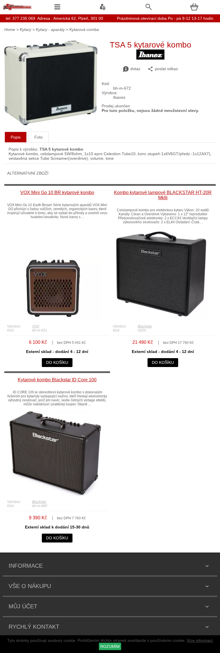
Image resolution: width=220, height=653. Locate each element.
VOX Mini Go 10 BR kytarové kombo (57, 192)
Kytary (25, 29)
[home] (17, 10)
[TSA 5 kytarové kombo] (50, 123)
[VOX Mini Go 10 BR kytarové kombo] (55, 319)
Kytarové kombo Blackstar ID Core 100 (57, 379)
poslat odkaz (166, 68)
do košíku (57, 362)
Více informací (200, 640)
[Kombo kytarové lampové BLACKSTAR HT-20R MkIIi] (160, 319)
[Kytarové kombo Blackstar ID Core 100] (55, 494)
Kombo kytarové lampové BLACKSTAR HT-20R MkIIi (163, 195)
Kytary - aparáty (50, 29)
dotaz (135, 68)
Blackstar (145, 326)
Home (9, 29)
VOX (35, 326)
